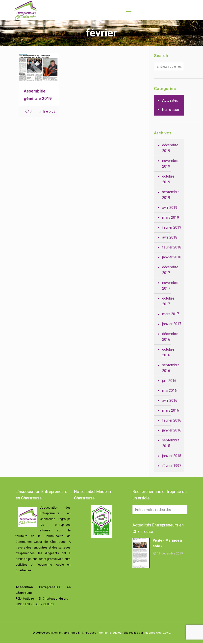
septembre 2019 (170, 195)
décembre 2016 (170, 336)
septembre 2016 (170, 368)
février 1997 (171, 466)
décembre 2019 (170, 148)
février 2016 (171, 420)
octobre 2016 (168, 352)
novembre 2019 (170, 163)
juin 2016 (169, 381)
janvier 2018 (171, 257)
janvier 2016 (171, 430)
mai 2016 (169, 391)
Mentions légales (110, 632)
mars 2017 (170, 314)
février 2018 (171, 247)
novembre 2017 (170, 285)
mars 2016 (170, 410)
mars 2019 (170, 217)
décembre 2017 (170, 270)
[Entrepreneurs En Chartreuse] (26, 10)
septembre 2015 (170, 443)
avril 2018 (169, 237)
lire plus (49, 111)
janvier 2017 (171, 324)
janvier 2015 (171, 456)
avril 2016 (169, 400)
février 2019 (171, 227)
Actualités (170, 100)
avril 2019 (169, 208)
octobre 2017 (168, 301)
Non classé (170, 110)
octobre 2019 (168, 179)
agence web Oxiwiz (158, 632)
